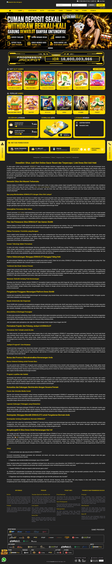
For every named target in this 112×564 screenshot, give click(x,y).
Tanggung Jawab (60, 157)
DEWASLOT (33, 166)
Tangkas (69, 10)
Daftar (100, 5)
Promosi (93, 10)
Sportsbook (32, 10)
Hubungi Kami (75, 157)
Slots (42, 10)
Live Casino (51, 10)
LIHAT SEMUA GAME (99, 69)
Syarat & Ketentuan (45, 157)
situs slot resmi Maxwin (42, 187)
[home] (9, 10)
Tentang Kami (36, 157)
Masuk (92, 5)
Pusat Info (68, 157)
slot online (21, 212)
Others (84, 10)
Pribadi (53, 157)
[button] (103, 31)
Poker (61, 10)
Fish (77, 10)
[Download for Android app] (64, 135)
